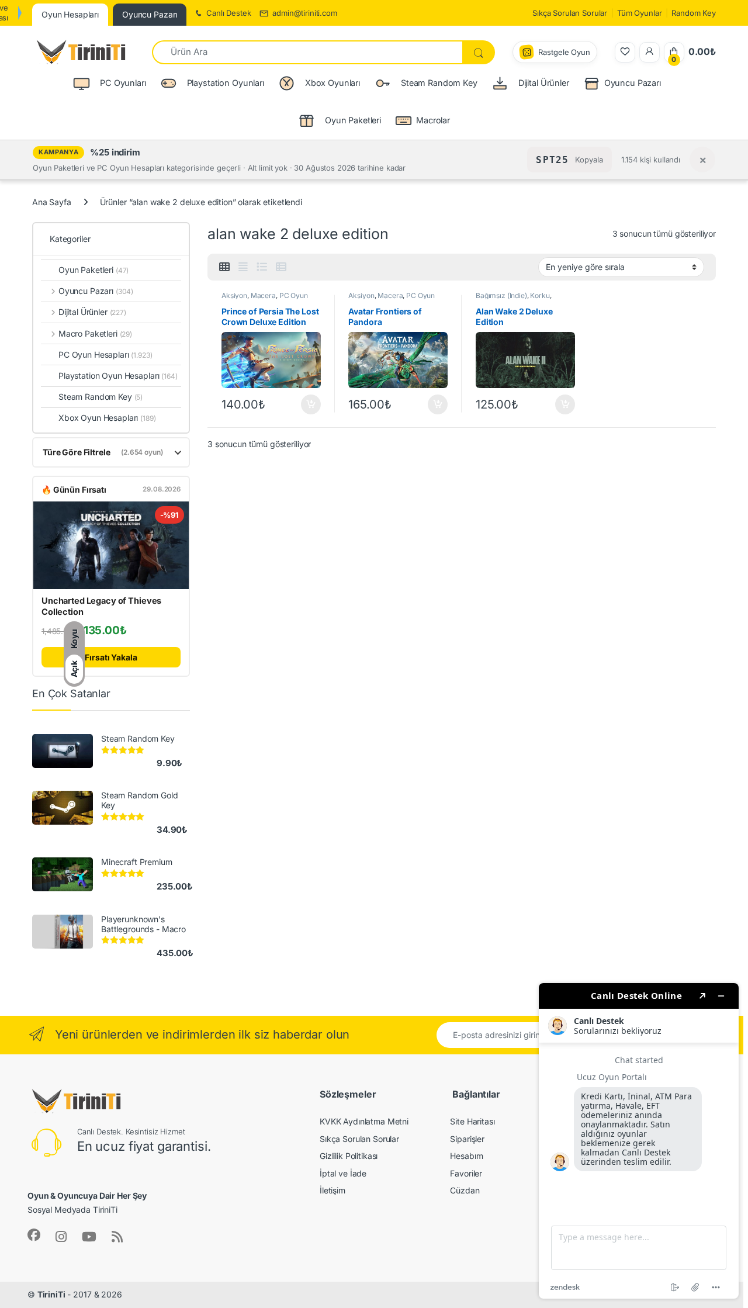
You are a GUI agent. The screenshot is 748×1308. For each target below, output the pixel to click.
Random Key (693, 13)
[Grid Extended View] (243, 267)
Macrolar (433, 120)
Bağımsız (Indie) (501, 295)
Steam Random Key (100, 397)
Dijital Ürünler (92, 312)
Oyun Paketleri (93, 270)
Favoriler (466, 1173)
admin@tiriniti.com (304, 13)
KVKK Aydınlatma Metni (364, 1121)
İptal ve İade (343, 1173)
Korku (539, 295)
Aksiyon (234, 295)
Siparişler (467, 1139)
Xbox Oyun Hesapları (107, 418)
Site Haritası (472, 1121)
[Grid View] (224, 267)
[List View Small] (281, 267)
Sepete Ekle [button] (306, 404)
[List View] (262, 267)
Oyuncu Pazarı (632, 83)
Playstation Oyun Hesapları (118, 375)
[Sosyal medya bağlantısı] (33, 1235)
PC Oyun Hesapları (105, 354)
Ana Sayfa (51, 202)
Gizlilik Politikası (349, 1156)
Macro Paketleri (95, 333)
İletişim (332, 1190)
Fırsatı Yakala (111, 657)
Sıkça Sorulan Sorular (569, 13)
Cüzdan (464, 1190)
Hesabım (466, 1156)
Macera (263, 295)
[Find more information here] (638, 1141)
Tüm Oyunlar (639, 13)
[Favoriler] (625, 52)
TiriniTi (51, 1294)
